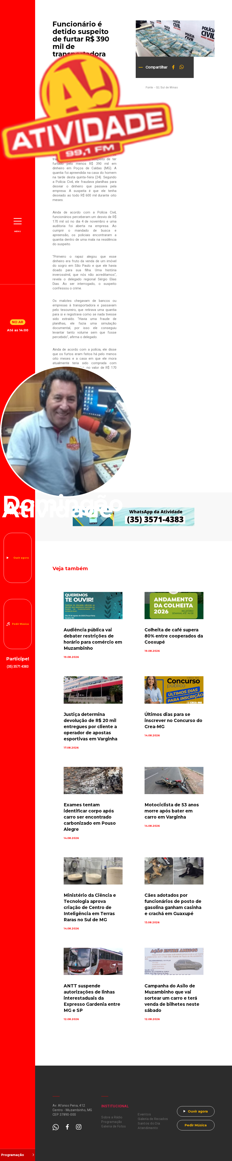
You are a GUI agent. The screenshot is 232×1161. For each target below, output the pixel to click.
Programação (111, 1122)
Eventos (144, 1114)
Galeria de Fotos (113, 1126)
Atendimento (148, 1128)
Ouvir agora (21, 557)
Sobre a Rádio (111, 1117)
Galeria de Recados (153, 1119)
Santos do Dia (149, 1123)
